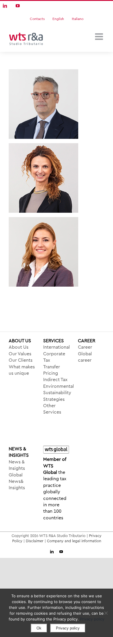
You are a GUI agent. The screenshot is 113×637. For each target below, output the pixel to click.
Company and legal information (74, 541)
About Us (18, 347)
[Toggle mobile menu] (99, 36)
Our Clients (20, 360)
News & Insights (17, 465)
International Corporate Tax (56, 354)
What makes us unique (22, 370)
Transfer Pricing (51, 370)
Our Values (20, 354)
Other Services (52, 408)
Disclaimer (34, 541)
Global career (85, 357)
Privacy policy (92, 619)
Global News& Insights (17, 481)
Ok (39, 628)
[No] (106, 613)
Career (85, 347)
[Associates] (56, 104)
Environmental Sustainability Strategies (56, 393)
